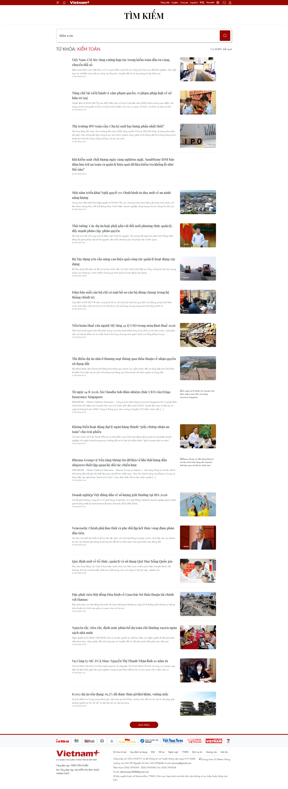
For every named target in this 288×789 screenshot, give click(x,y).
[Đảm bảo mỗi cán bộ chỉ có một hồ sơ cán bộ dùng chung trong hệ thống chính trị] (198, 302)
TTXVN (185, 751)
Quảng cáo (211, 751)
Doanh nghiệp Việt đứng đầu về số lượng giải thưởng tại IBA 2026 (119, 494)
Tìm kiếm (144, 15)
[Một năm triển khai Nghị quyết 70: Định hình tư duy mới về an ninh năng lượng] (198, 202)
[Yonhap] (149, 741)
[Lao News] (102, 741)
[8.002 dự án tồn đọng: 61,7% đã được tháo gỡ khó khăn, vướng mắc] (198, 704)
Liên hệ (224, 751)
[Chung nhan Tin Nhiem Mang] (215, 759)
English (175, 2)
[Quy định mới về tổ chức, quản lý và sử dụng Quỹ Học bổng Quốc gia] (198, 571)
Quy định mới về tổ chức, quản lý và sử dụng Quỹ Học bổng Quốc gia (122, 561)
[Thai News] (111, 741)
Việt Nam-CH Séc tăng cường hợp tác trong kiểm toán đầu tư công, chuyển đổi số (121, 62)
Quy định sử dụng (138, 751)
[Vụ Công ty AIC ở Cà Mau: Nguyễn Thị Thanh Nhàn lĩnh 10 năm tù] (198, 670)
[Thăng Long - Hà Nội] (217, 2)
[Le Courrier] (194, 741)
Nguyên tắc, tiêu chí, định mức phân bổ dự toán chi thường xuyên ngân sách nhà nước (124, 630)
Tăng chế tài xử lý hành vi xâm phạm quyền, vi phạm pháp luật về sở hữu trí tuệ (121, 95)
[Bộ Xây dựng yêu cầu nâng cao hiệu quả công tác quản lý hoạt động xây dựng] (198, 269)
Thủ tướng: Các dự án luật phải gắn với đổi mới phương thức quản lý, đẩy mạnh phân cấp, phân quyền (122, 228)
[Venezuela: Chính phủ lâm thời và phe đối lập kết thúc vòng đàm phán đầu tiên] (198, 538)
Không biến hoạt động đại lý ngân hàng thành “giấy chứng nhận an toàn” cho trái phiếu (120, 429)
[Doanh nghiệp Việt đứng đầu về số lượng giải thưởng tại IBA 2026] (198, 504)
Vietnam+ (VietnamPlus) (80, 2)
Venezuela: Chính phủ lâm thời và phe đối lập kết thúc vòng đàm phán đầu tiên (123, 530)
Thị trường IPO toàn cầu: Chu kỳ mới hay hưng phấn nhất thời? (118, 126)
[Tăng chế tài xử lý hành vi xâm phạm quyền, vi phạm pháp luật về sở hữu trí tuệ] (198, 102)
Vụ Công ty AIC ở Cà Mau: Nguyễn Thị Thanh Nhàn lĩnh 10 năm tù (120, 661)
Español (194, 2)
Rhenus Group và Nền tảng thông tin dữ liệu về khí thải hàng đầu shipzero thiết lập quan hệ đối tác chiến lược (119, 462)
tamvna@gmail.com (181, 763)
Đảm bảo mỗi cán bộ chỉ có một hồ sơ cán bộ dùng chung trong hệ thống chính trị (120, 294)
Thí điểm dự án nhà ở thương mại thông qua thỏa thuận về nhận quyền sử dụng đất (124, 361)
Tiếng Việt (164, 2)
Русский (210, 3)
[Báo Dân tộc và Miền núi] (60, 741)
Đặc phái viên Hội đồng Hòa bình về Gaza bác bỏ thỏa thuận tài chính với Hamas (123, 597)
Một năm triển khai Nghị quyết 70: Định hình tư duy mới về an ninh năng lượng (121, 195)
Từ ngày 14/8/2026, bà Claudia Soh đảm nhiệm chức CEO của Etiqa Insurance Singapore (121, 394)
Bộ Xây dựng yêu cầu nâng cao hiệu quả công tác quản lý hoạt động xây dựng (123, 261)
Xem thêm (144, 724)
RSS (153, 751)
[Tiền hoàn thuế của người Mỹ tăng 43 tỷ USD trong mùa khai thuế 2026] (198, 335)
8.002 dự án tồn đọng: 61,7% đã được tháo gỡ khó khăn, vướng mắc (120, 694)
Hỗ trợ (162, 751)
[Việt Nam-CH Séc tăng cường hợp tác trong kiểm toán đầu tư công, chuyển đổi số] (198, 69)
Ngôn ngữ (173, 751)
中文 (202, 2)
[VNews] (228, 741)
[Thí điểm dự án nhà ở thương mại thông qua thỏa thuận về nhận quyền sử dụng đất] (198, 368)
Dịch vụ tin (197, 751)
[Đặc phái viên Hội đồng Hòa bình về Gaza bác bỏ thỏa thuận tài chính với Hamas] (198, 604)
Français (184, 2)
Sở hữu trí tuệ (119, 751)
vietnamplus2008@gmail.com (134, 771)
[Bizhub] (89, 741)
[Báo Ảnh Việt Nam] (214, 741)
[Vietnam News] (173, 741)
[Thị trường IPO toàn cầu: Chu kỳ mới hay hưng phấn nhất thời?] (198, 136)
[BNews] (76, 741)
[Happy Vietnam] (127, 741)
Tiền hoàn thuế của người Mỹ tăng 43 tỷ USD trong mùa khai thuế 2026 (124, 325)
